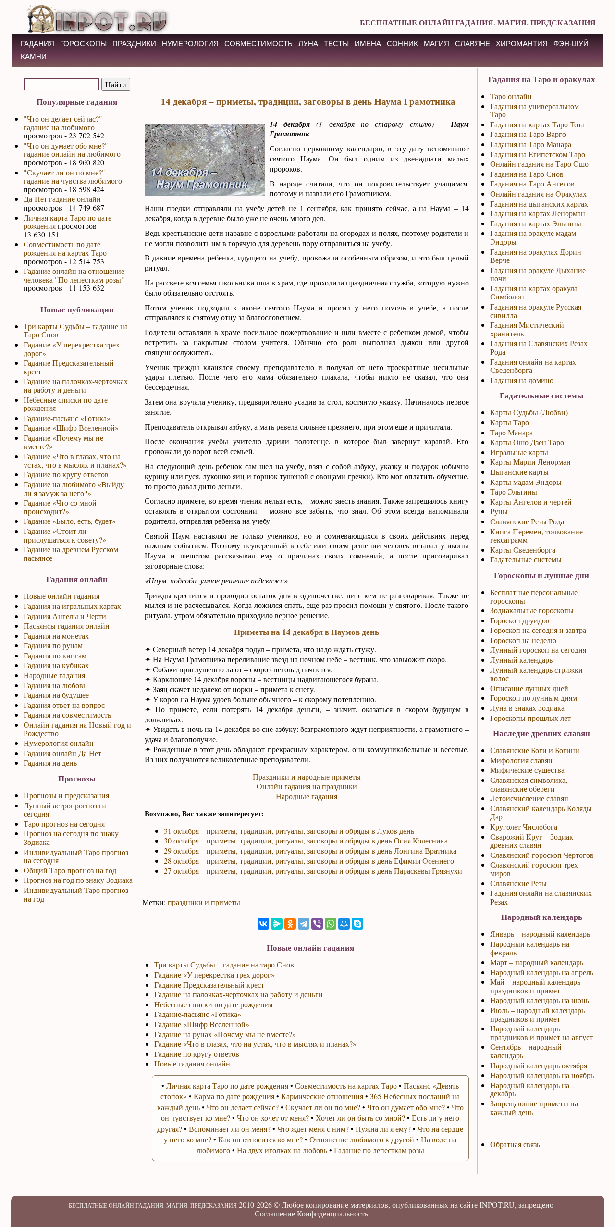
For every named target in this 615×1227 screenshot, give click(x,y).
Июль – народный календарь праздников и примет (537, 1014)
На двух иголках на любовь (282, 1150)
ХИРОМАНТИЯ (522, 43)
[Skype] (357, 924)
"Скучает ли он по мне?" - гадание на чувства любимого (73, 176)
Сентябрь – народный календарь (526, 1050)
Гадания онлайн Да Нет (62, 753)
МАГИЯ (436, 43)
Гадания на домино (522, 380)
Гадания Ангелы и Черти (65, 616)
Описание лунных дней (529, 688)
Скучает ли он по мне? (322, 1107)
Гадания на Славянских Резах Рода (539, 347)
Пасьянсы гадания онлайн (67, 625)
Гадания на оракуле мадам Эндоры (533, 237)
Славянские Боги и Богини (534, 750)
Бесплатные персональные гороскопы (534, 596)
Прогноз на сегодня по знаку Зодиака (71, 837)
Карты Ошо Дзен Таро (527, 442)
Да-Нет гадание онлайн (62, 199)
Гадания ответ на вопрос (64, 705)
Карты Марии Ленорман (530, 462)
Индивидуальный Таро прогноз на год (76, 894)
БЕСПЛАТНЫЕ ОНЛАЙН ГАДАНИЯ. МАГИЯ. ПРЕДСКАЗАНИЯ (478, 22)
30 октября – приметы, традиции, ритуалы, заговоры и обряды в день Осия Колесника (306, 840)
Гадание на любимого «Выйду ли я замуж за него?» (74, 488)
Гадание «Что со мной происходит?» (60, 506)
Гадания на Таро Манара (530, 144)
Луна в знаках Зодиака (527, 708)
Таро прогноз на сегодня (64, 823)
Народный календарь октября (538, 1065)
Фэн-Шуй (571, 43)
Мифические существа (527, 770)
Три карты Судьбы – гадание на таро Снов (224, 964)
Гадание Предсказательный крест (69, 367)
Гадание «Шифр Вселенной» (71, 427)
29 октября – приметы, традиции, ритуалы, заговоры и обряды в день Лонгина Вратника (310, 850)
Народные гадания (54, 675)
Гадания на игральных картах (72, 606)
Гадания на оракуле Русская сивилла (535, 310)
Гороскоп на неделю (523, 640)
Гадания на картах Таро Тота (537, 124)
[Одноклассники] (290, 924)
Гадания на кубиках (56, 665)
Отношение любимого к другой (361, 1139)
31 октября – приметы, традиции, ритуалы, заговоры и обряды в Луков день (289, 831)
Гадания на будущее (56, 695)
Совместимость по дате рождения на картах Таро (65, 248)
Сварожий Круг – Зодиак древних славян (531, 840)
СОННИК (402, 43)
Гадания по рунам (53, 645)
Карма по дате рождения (234, 1096)
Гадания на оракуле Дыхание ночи (538, 274)
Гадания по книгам (55, 655)
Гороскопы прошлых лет (530, 718)
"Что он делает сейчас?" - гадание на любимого (65, 122)
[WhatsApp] (330, 924)
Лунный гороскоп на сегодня (538, 649)
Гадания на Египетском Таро (537, 154)
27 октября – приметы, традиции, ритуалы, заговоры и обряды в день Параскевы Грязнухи (313, 871)
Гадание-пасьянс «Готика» (67, 418)
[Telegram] (303, 924)
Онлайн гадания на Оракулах (538, 193)
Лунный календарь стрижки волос (536, 674)
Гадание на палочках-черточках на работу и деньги (76, 385)
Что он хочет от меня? (273, 1118)
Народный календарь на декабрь (529, 1089)
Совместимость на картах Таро (346, 1085)
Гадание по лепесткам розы (379, 1150)
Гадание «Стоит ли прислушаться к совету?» (65, 535)
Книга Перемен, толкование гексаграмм (536, 535)
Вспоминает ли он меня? (230, 1129)
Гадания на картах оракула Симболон (534, 292)
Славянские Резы (518, 883)
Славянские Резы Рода (527, 521)
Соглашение (275, 1213)
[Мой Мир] (344, 924)
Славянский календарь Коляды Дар (541, 812)
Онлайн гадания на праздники (307, 786)
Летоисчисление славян (529, 798)
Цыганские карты (519, 472)
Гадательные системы (526, 559)
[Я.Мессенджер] (277, 924)
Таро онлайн (511, 96)
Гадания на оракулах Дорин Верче (535, 256)
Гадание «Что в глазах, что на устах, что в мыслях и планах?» (75, 460)
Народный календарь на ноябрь (542, 1075)
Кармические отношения (322, 1096)
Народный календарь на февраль (529, 948)
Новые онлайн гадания (61, 596)
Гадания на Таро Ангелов (532, 183)
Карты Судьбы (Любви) (529, 412)
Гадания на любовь (55, 685)
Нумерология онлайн (59, 743)
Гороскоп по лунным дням (533, 698)
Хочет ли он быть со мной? (360, 1118)
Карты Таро (509, 422)
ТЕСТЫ (336, 43)
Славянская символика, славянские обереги (528, 784)
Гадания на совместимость (67, 714)
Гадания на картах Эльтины (535, 223)
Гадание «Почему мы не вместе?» (63, 442)
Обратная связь (515, 1144)
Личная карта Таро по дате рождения (67, 221)
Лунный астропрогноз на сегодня (65, 809)
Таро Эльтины (513, 491)
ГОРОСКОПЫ (83, 43)
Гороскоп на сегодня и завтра (538, 630)
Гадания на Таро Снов (527, 174)
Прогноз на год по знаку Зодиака (78, 880)
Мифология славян (521, 760)
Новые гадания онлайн (192, 1063)
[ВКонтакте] (263, 924)
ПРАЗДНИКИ (134, 43)
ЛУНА (308, 43)
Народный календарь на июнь (539, 1000)
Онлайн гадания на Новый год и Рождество (77, 728)
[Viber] (317, 924)
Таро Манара (511, 432)
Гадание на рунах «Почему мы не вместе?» (225, 1034)
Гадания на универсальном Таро (534, 110)
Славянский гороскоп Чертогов (542, 855)
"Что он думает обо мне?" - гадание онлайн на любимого (72, 149)
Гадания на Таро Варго (528, 134)
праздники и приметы (204, 902)
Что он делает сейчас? (243, 1107)
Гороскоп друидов (520, 620)
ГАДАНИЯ (37, 43)
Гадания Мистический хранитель (527, 329)
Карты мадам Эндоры (526, 482)
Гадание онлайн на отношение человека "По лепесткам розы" (74, 275)
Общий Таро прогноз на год (70, 870)
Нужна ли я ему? (383, 1129)
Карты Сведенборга (522, 550)
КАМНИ (34, 56)
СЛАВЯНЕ (472, 43)
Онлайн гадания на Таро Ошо (539, 164)
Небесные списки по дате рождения (66, 404)
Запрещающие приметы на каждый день (534, 1107)
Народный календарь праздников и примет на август (541, 1032)
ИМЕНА (368, 43)
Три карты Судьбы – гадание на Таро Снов (76, 330)
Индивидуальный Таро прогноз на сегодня (76, 856)
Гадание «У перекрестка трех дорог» (72, 348)
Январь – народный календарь (540, 934)
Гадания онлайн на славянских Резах (541, 897)
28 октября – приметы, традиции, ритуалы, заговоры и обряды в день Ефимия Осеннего (309, 860)
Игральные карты (519, 452)
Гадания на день (50, 762)
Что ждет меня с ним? (313, 1129)
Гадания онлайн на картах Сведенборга (533, 366)
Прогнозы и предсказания (66, 795)
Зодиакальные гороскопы (532, 610)
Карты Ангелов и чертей (531, 501)
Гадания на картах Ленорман (537, 213)
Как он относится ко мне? (260, 1139)
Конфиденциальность (332, 1213)
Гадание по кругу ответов (66, 474)
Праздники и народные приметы (307, 776)
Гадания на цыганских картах (539, 203)
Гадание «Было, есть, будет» (70, 521)
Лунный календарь (521, 660)
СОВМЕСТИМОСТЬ (258, 43)
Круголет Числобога (523, 826)
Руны (499, 511)
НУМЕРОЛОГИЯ (190, 43)
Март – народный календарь (536, 962)
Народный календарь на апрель (541, 972)
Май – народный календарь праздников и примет (535, 986)
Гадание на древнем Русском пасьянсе (71, 553)
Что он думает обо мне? (406, 1107)
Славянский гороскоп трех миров (534, 868)
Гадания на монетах (56, 636)
